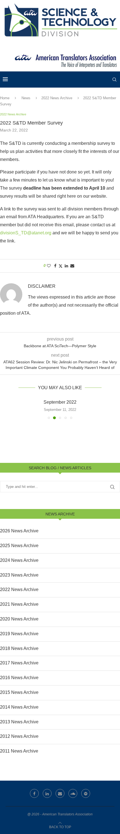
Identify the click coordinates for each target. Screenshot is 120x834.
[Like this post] (49, 266)
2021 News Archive (19, 604)
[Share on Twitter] (61, 266)
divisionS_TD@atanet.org (25, 232)
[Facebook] (34, 793)
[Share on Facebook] (55, 266)
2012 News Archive (19, 736)
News (25, 98)
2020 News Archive (19, 619)
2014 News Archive (19, 707)
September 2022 (60, 402)
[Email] (60, 793)
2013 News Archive (19, 721)
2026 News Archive (19, 530)
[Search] (114, 79)
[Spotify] (85, 793)
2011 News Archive (19, 751)
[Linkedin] (47, 793)
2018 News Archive (19, 648)
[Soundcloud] (72, 793)
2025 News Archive (19, 545)
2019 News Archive (19, 633)
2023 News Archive (19, 575)
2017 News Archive (19, 663)
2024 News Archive (19, 560)
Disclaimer (42, 286)
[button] (4, 409)
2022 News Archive (56, 98)
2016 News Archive (19, 677)
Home (4, 98)
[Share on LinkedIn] (66, 266)
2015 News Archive (19, 692)
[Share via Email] (72, 266)
